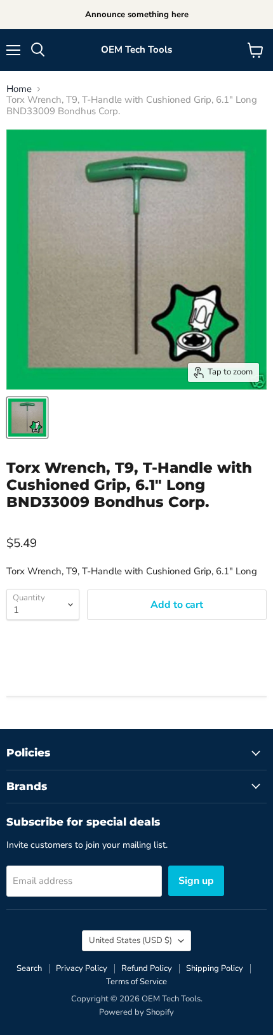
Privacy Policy (81, 968)
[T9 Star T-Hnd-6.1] (27, 417)
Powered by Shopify (136, 1012)
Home (19, 89)
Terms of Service (136, 981)
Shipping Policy (214, 968)
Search (29, 968)
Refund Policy (146, 968)
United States (130, 940)
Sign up (196, 881)
